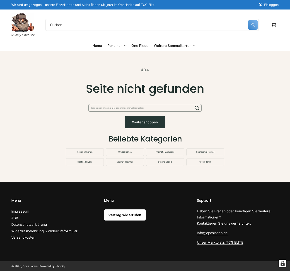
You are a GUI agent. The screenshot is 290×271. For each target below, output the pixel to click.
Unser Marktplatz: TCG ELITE (220, 242)
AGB (14, 218)
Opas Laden (30, 266)
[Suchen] (197, 108)
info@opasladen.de (212, 233)
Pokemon (115, 45)
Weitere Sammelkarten (172, 45)
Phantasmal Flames (205, 152)
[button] (274, 25)
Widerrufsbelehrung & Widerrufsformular (44, 231)
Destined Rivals (84, 162)
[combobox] (152, 25)
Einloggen (271, 5)
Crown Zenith (205, 162)
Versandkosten (23, 237)
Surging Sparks (165, 162)
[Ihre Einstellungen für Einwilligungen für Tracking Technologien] (282, 263)
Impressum (20, 211)
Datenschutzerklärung (29, 224)
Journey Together (125, 162)
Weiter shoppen (145, 122)
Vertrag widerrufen (124, 215)
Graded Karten (125, 152)
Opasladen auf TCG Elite (136, 5)
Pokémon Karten (84, 152)
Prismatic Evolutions (165, 152)
